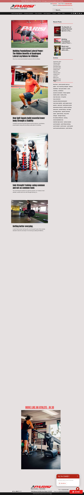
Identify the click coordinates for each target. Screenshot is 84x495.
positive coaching (67, 107)
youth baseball (56, 124)
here (45, 1)
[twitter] (79, 13)
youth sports (70, 126)
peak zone (60, 105)
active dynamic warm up (64, 84)
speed (54, 113)
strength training (61, 115)
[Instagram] (19, 491)
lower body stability (57, 103)
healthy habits (56, 94)
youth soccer (63, 126)
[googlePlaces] (77, 13)
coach (68, 88)
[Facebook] (21, 491)
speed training (60, 113)
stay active (66, 113)
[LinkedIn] (81, 13)
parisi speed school (67, 103)
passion (55, 105)
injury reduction (56, 99)
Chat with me (63, 483)
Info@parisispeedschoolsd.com (66, 491)
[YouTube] (75, 13)
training (65, 117)
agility (54, 86)
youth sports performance (59, 128)
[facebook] (71, 13)
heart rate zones (56, 96)
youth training (69, 128)
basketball (55, 88)
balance (71, 86)
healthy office (63, 94)
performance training (58, 107)
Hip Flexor (55, 84)
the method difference (58, 117)
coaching (55, 90)
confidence (60, 90)
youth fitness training (65, 124)
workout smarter (67, 121)
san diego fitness (57, 111)
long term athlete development (60, 101)
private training (62, 109)
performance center (67, 105)
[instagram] (73, 13)
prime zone (55, 109)
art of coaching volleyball (62, 86)
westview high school (58, 121)
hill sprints (63, 96)
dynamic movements (57, 92)
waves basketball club (58, 119)
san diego (69, 109)
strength (55, 115)
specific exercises (66, 111)
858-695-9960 (65, 489)
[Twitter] (13, 491)
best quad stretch (63, 88)
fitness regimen (66, 92)
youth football (56, 126)
